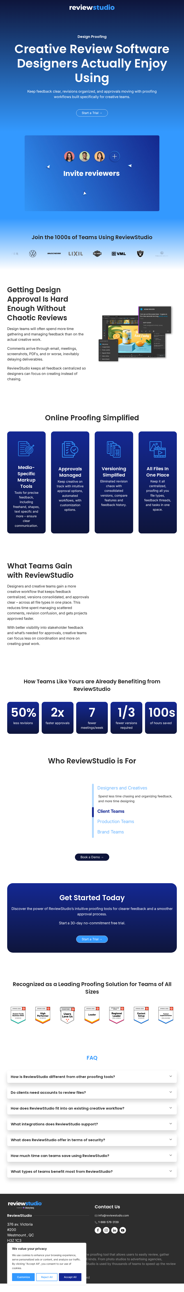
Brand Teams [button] (110, 836)
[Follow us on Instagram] (106, 1238)
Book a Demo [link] (90, 865)
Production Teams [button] (116, 825)
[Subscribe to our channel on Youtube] (122, 1238)
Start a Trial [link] (90, 113)
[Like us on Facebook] (98, 1238)
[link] (92, 63)
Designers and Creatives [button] (122, 792)
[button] (92, 1085)
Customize (23, 1277)
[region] (46, 1264)
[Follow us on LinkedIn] (114, 1238)
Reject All (47, 1277)
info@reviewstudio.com (113, 1224)
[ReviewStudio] (92, 7)
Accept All (70, 1277)
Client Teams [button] (110, 815)
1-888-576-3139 (108, 1230)
